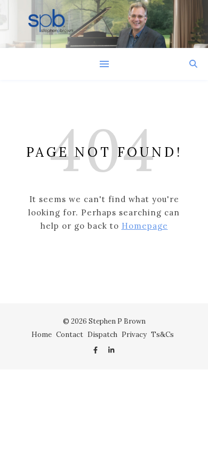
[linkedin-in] (111, 350)
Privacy (134, 334)
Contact (69, 334)
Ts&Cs (162, 334)
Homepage (145, 226)
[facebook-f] (96, 350)
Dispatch (102, 334)
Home (41, 334)
